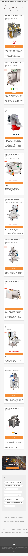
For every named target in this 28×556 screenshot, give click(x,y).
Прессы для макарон (9, 505)
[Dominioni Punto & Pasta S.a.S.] (14, 134)
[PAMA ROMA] (14, 42)
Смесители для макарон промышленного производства (12, 499)
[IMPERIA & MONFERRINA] (14, 180)
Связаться (14, 46)
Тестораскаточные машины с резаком (13, 485)
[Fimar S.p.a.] (14, 88)
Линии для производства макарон (12, 495)
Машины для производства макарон (13, 482)
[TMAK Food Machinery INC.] (14, 433)
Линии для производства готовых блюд (13, 502)
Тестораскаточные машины (11, 488)
